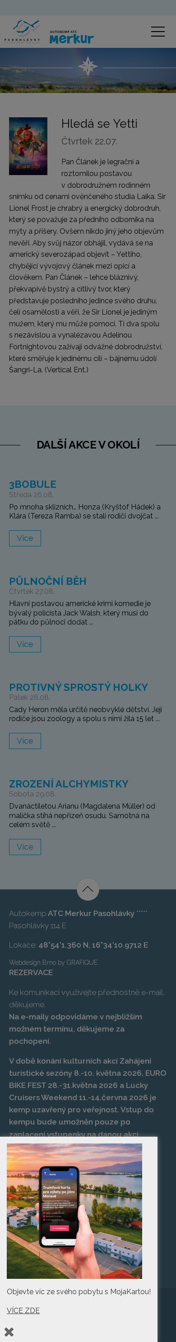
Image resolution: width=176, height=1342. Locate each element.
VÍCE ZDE (23, 1310)
